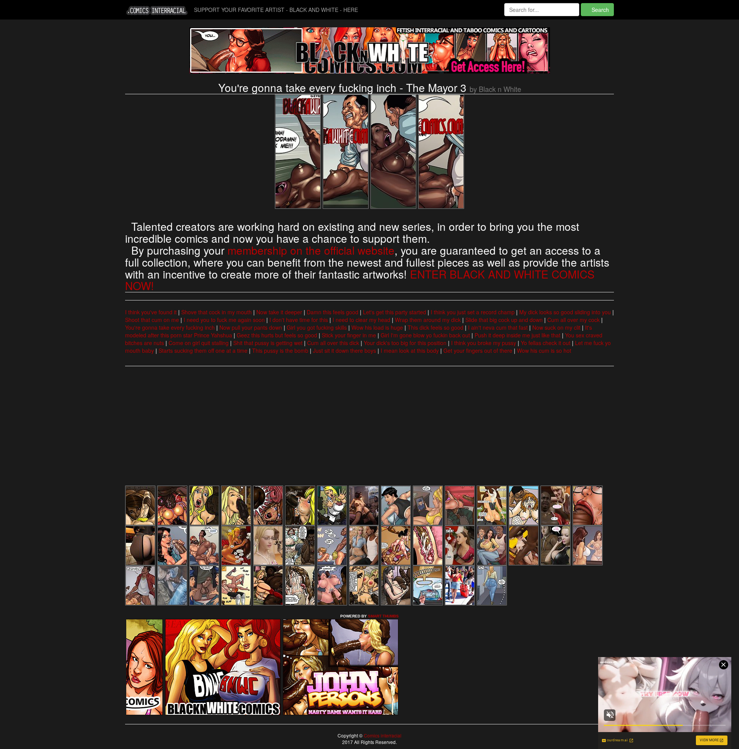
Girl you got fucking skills (317, 327)
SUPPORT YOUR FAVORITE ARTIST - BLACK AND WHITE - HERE (276, 9)
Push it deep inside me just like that (517, 335)
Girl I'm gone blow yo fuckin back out (425, 335)
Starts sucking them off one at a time (203, 350)
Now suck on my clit (556, 327)
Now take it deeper (279, 312)
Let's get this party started (394, 312)
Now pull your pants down (250, 327)
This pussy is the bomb (280, 350)
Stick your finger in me (349, 335)
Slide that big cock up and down (504, 320)
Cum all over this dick (333, 343)
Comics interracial (382, 735)
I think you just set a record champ (473, 312)
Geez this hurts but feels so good (277, 335)
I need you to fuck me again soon (224, 320)
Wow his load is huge (377, 327)
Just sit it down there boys (344, 350)
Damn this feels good (332, 312)
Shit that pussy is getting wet (268, 343)
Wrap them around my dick (428, 320)
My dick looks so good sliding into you (565, 312)
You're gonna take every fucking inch (170, 327)
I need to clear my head (361, 320)
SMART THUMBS (383, 616)
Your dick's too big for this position (405, 343)
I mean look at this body (410, 350)
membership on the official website (311, 250)
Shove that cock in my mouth (216, 312)
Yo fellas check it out (545, 343)
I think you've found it (151, 312)
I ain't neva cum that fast (498, 327)
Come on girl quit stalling (199, 343)
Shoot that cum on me (152, 320)
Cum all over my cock (573, 320)
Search (599, 9)
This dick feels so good (435, 327)
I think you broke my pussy (483, 343)
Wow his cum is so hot (544, 350)
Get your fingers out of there (477, 350)
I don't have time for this (298, 320)
